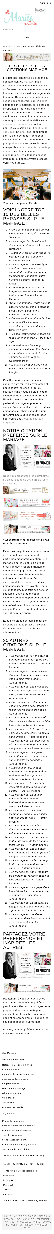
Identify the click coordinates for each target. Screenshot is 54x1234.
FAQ (18, 1219)
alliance (18, 364)
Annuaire (28, 1219)
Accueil (7, 46)
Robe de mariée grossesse (17, 1130)
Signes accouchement (14, 1140)
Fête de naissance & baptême (18, 1125)
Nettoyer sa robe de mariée (17, 1065)
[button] (27, 37)
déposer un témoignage (15, 1079)
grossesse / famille (28, 1222)
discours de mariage (15, 124)
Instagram (8, 1180)
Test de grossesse (12, 1135)
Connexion (45, 3)
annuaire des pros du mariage (18, 1074)
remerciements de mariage (35, 147)
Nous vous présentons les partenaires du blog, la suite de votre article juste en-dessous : (26, 480)
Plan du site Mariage (13, 1059)
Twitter (7, 1189)
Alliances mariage (12, 1093)
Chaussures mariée (12, 1107)
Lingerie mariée (10, 1083)
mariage (29, 81)
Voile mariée (9, 1098)
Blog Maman (8, 1113)
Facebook (8, 1175)
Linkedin (7, 1194)
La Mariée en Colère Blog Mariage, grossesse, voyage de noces (27, 17)
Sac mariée (8, 1102)
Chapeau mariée (11, 1069)
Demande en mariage (14, 1088)
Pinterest (8, 1185)
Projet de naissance (13, 1121)
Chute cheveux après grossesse (19, 1144)
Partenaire (43, 1219)
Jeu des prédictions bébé (16, 1149)
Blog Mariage (9, 1053)
